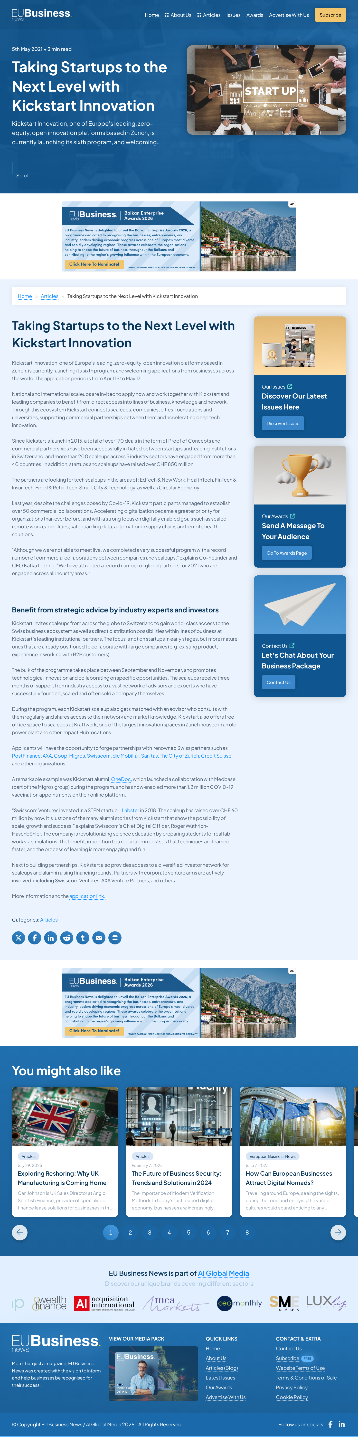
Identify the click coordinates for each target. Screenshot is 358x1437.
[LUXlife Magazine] (244, 1303)
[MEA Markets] (88, 1303)
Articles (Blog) (222, 1368)
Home (152, 15)
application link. (87, 896)
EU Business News (61, 1424)
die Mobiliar (126, 755)
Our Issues (273, 386)
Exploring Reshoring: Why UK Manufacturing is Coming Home (62, 1178)
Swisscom (99, 755)
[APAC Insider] (298, 1303)
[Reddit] (66, 937)
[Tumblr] (82, 937)
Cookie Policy (292, 1397)
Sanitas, (150, 755)
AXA (47, 755)
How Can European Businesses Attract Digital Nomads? (289, 1178)
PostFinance (26, 755)
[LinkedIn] (50, 937)
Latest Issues (220, 1377)
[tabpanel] (65, 1152)
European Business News (273, 1156)
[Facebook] (34, 937)
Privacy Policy (292, 1387)
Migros (77, 755)
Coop (60, 755)
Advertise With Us (289, 15)
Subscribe (287, 1358)
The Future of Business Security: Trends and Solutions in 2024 (177, 1178)
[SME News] (196, 1303)
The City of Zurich (179, 755)
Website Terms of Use (300, 1368)
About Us (181, 15)
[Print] (115, 937)
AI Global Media (223, 1273)
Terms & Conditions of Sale (306, 1377)
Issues (233, 15)
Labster (130, 810)
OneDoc (121, 779)
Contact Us (275, 646)
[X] (18, 937)
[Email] (98, 937)
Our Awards (275, 516)
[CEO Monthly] (151, 1303)
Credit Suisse (216, 755)
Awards (254, 15)
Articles (212, 15)
